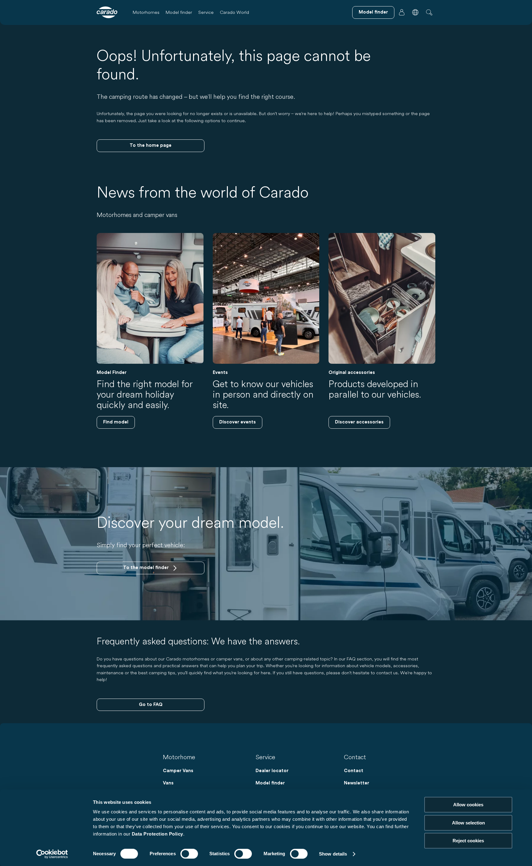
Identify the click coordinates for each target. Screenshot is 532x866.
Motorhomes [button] (146, 12)
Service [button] (206, 12)
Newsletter (356, 783)
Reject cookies (468, 840)
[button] (415, 12)
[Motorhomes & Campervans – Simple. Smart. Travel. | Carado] (107, 12)
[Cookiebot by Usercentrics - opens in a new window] (52, 854)
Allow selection (468, 822)
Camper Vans (178, 770)
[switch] (189, 854)
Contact (353, 770)
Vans (168, 783)
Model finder (179, 12)
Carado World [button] (234, 12)
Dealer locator (272, 770)
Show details (333, 853)
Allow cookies (468, 804)
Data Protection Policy (157, 833)
